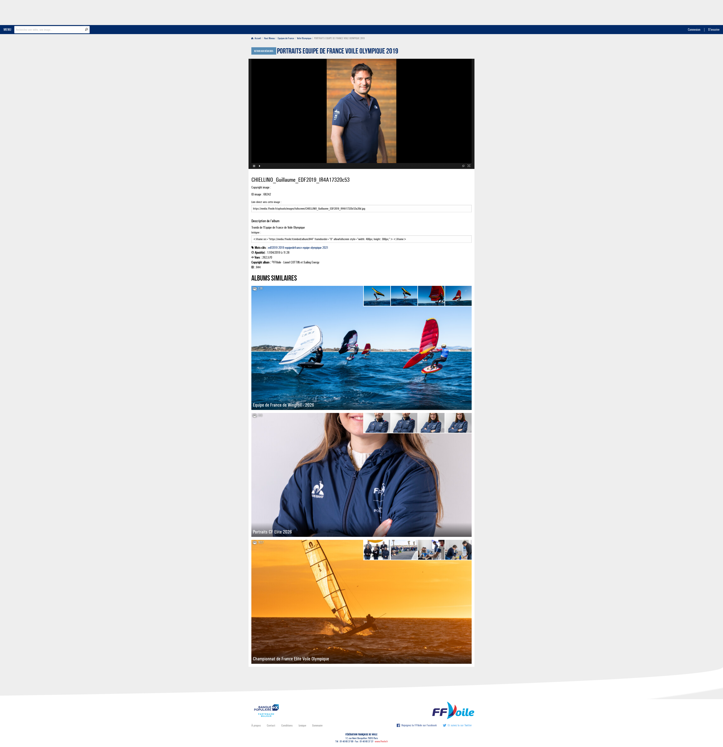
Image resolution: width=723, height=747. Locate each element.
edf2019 (273, 248)
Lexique (302, 725)
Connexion (694, 29)
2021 (325, 248)
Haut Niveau (269, 38)
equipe (306, 248)
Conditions (287, 725)
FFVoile (448, 12)
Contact (271, 725)
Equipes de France (286, 38)
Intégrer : (256, 232)
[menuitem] (256, 38)
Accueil (257, 38)
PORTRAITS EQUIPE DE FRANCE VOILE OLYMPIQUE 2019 (337, 52)
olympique (316, 248)
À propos (256, 725)
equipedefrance (293, 248)
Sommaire (317, 725)
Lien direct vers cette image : (266, 202)
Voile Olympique (304, 38)
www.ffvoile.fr (381, 741)
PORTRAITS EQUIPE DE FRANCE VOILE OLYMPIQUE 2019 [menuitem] (339, 38)
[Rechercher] (86, 29)
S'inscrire (713, 29)
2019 (281, 248)
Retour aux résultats (263, 51)
